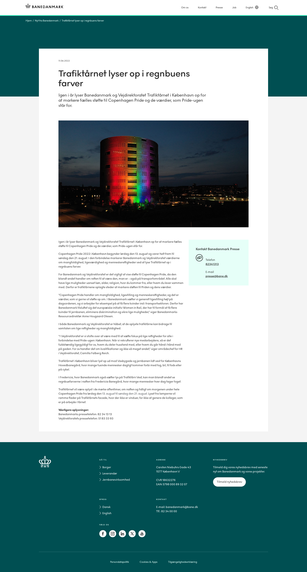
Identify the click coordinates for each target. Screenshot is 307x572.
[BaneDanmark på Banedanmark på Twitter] (132, 536)
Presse (219, 7)
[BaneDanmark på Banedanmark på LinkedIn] (122, 536)
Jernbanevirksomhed (116, 479)
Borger (106, 467)
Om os (184, 7)
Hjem (29, 20)
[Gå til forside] (51, 498)
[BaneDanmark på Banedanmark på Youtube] (142, 536)
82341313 (212, 264)
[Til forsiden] (44, 6)
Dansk (106, 507)
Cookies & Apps (148, 561)
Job (234, 7)
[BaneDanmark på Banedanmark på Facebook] (102, 536)
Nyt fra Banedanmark (47, 20)
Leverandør (109, 473)
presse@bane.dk (217, 276)
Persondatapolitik (119, 561)
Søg (271, 7)
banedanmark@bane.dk (182, 507)
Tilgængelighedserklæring (182, 561)
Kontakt (202, 7)
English (249, 7)
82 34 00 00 (169, 511)
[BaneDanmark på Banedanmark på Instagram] (112, 536)
